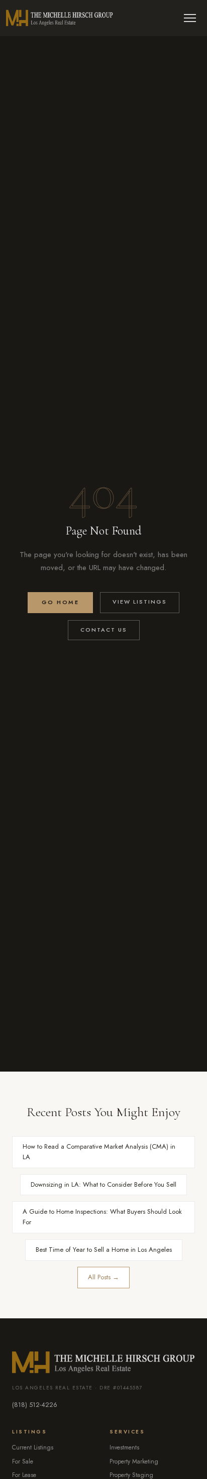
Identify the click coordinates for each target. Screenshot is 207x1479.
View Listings (140, 602)
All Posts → (103, 1277)
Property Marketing (134, 1461)
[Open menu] (190, 18)
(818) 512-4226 (34, 1404)
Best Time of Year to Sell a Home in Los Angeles (104, 1249)
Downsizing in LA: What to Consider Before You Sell (103, 1184)
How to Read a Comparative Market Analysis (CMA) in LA (99, 1152)
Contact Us (103, 630)
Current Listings (32, 1447)
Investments (124, 1447)
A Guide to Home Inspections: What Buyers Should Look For (102, 1217)
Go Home (60, 602)
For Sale (22, 1461)
